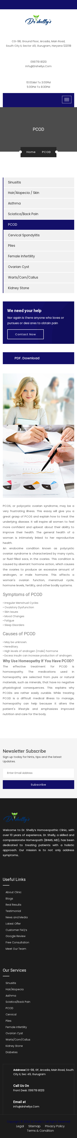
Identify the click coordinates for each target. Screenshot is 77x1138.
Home (31, 152)
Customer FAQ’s (16, 930)
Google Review (15, 936)
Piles (11, 245)
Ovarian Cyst (18, 267)
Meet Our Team (16, 949)
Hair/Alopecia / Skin (23, 193)
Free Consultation (17, 942)
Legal (20, 1126)
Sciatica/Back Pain (23, 214)
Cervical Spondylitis (24, 235)
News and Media (17, 917)
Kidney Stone (18, 288)
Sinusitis (14, 182)
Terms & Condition (40, 1131)
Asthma (14, 203)
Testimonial (13, 911)
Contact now (25, 334)
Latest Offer (13, 924)
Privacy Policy (55, 1126)
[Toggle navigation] (66, 99)
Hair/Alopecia (15, 989)
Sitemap (34, 1126)
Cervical (11, 1014)
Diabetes (12, 1052)
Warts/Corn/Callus (23, 277)
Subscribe (38, 785)
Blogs (9, 898)
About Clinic (13, 892)
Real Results (13, 905)
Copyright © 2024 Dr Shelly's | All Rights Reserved (38, 1121)
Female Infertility (21, 256)
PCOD (12, 224)
